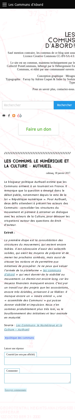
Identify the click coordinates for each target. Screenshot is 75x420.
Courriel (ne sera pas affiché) (20, 354)
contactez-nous (65, 89)
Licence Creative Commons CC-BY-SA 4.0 (48, 56)
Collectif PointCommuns (21, 66)
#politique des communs (19, 338)
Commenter (12, 370)
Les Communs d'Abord (26, 4)
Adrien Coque (43, 79)
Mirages (70, 76)
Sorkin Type (71, 81)
